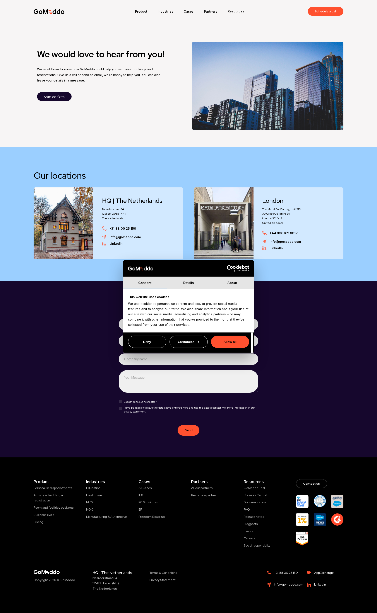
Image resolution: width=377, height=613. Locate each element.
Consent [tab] (144, 283)
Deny (147, 341)
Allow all (229, 341)
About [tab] (232, 283)
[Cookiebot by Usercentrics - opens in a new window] (230, 268)
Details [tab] (188, 283)
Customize (186, 341)
